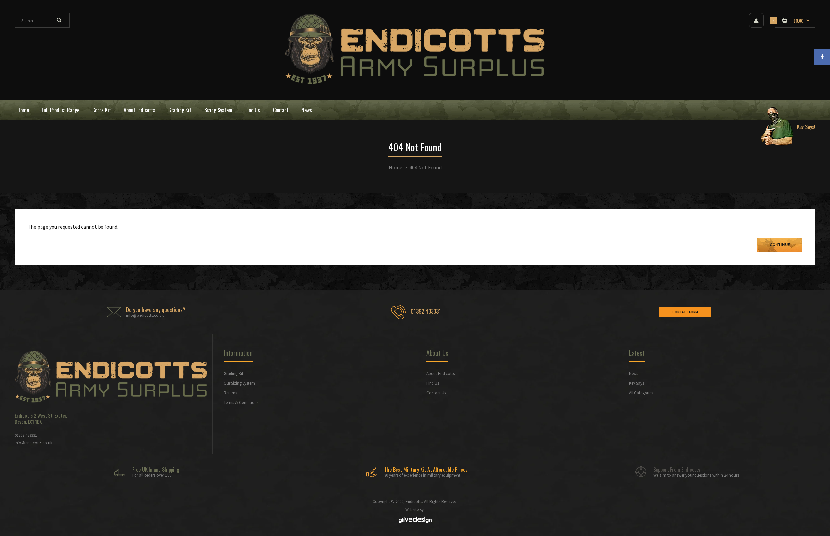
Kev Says (636, 383)
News (633, 373)
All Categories (641, 393)
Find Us (432, 383)
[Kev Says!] (785, 110)
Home (395, 167)
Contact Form (685, 312)
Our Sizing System (239, 383)
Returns (230, 393)
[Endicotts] (415, 82)
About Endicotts (440, 373)
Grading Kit (233, 373)
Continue (780, 244)
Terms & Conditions (241, 402)
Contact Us (436, 393)
